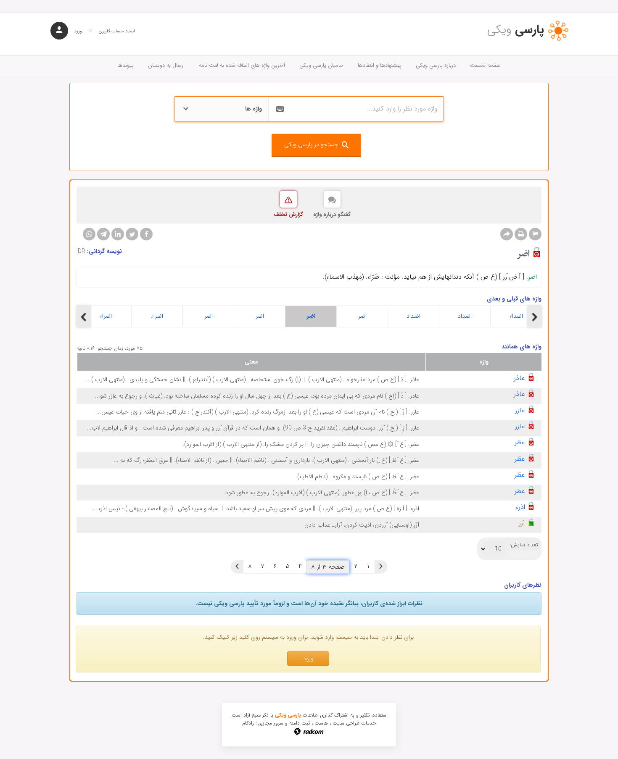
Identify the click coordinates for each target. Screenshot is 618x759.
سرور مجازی (271, 723)
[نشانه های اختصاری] (535, 234)
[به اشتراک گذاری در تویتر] (132, 234)
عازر (520, 410)
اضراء (106, 316)
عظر (520, 442)
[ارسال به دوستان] (506, 234)
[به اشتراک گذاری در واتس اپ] (89, 234)
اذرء (520, 507)
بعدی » (237, 566)
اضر (208, 316)
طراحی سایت (346, 723)
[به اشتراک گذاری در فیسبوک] (146, 234)
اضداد (413, 316)
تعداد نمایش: (524, 545)
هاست (321, 723)
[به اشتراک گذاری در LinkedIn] (117, 234)
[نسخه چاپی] (521, 234)
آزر (522, 523)
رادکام (248, 723)
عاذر (519, 378)
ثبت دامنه (299, 723)
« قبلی (381, 566)
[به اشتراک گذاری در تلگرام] (103, 234)
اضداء (516, 316)
